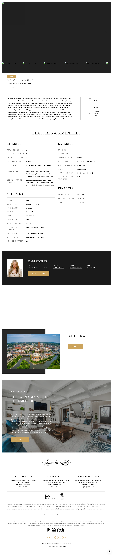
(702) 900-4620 (88, 487)
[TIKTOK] (64, 537)
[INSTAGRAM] (54, 537)
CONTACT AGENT (38, 273)
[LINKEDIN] (59, 537)
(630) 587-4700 (58, 267)
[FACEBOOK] (49, 537)
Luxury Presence (66, 543)
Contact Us (19, 439)
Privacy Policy (62, 546)
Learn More (81, 525)
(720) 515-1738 (55, 487)
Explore (75, 346)
